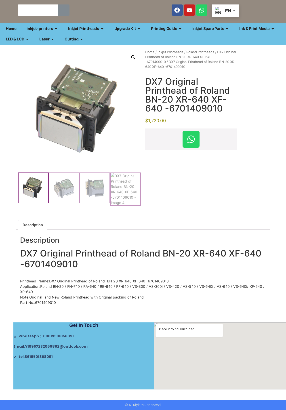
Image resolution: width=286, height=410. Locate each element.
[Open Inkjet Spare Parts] (227, 29)
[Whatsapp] (201, 10)
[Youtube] (189, 10)
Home (150, 52)
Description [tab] (33, 225)
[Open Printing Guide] (180, 29)
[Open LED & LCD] (27, 39)
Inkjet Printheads (170, 52)
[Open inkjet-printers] (56, 29)
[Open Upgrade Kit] (139, 29)
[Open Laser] (52, 39)
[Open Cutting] (82, 39)
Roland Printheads (200, 52)
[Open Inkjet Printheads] (102, 29)
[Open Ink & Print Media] (273, 29)
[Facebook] (177, 10)
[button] (133, 57)
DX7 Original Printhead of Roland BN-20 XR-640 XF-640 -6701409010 (190, 57)
